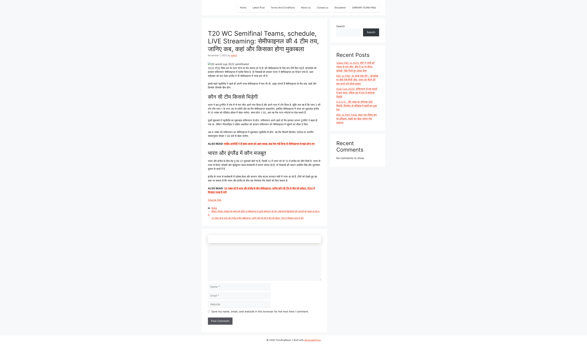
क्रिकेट (214, 208)
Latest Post (259, 7)
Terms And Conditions (283, 7)
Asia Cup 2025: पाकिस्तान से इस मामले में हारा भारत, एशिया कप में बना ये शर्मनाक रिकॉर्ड (356, 92)
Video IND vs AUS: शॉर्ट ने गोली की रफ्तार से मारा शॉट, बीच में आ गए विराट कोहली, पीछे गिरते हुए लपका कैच (355, 66)
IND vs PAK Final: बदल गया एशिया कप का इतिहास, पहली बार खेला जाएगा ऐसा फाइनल (356, 118)
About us (306, 7)
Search (340, 26)
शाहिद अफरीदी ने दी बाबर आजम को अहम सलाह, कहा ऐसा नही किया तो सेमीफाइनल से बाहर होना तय (269, 143)
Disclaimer (340, 7)
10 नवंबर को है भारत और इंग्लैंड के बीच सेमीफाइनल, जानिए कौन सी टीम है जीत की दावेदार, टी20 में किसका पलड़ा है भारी (257, 218)
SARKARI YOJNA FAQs (364, 7)
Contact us (322, 7)
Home (243, 7)
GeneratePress (312, 340)
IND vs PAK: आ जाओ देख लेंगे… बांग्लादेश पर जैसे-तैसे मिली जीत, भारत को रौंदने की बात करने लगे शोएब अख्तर (357, 79)
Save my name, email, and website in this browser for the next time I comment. (260, 311)
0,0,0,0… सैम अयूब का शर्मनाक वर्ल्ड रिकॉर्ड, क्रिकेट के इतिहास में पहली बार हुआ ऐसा (356, 105)
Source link (214, 200)
